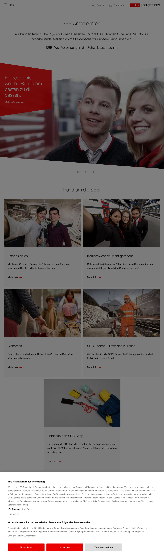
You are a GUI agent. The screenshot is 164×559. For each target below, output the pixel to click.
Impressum (13, 514)
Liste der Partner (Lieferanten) (22, 536)
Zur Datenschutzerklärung (20, 509)
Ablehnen (65, 547)
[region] (82, 515)
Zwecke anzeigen (103, 547)
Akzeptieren (26, 547)
